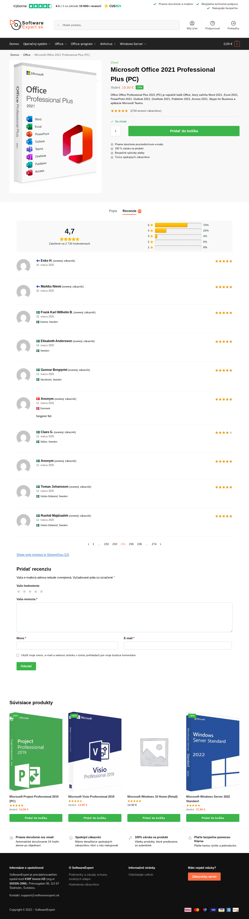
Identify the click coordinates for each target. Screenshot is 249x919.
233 (114, 544)
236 (139, 544)
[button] (232, 44)
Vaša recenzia (27, 599)
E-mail (129, 638)
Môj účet (192, 28)
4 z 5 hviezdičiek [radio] (36, 591)
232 (106, 544)
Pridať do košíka (184, 131)
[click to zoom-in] (55, 126)
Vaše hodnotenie (28, 585)
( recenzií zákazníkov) (145, 111)
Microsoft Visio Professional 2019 (91, 796)
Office (27, 54)
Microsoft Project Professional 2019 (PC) (33, 799)
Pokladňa (233, 28)
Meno (21, 638)
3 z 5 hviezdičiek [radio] (30, 591)
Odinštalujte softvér (141, 874)
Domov (14, 54)
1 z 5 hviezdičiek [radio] (19, 591)
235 (131, 544)
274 (154, 544)
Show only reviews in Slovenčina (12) (43, 554)
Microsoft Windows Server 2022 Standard (208, 799)
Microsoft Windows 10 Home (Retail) (152, 796)
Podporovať (212, 28)
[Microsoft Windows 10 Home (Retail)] (154, 751)
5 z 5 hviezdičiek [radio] (41, 591)
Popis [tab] (113, 211)
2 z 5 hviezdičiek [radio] (24, 591)
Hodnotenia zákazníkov (84, 884)
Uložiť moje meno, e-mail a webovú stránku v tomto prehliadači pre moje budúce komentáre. (78, 655)
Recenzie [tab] (132, 212)
